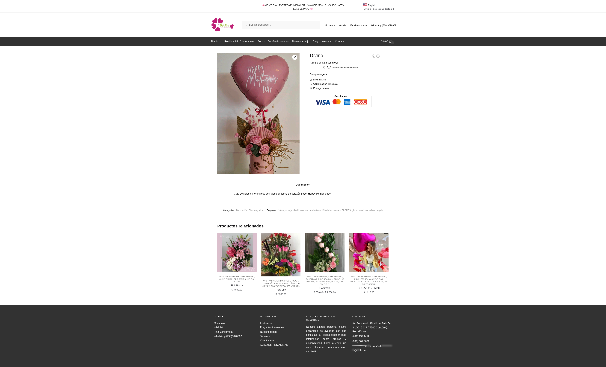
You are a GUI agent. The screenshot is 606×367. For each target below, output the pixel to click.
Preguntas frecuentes (272, 327)
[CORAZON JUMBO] (369, 252)
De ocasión (241, 210)
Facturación (266, 323)
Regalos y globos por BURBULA (366, 282)
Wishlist (342, 25)
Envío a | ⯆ (379, 9)
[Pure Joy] (281, 254)
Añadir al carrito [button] (237, 301)
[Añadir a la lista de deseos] (252, 236)
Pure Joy (281, 289)
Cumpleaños (225, 279)
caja (290, 210)
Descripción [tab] (303, 184)
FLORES (346, 210)
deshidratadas (301, 210)
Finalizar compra (358, 25)
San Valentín (293, 286)
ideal (361, 210)
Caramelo (324, 288)
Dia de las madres (331, 210)
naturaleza (370, 210)
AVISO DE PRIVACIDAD (274, 345)
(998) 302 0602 (360, 341)
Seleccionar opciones (325, 301)
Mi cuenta (330, 25)
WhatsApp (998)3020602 (383, 25)
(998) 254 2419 (360, 336)
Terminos (265, 336)
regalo (380, 210)
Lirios (250, 279)
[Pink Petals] (237, 252)
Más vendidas (278, 286)
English (371, 5)
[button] (294, 57)
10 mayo (282, 210)
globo (354, 210)
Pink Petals (237, 285)
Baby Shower (247, 277)
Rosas (237, 282)
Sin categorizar (256, 210)
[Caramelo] (325, 252)
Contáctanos (267, 340)
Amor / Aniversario (229, 277)
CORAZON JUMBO (369, 288)
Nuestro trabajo (268, 331)
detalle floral (315, 210)
